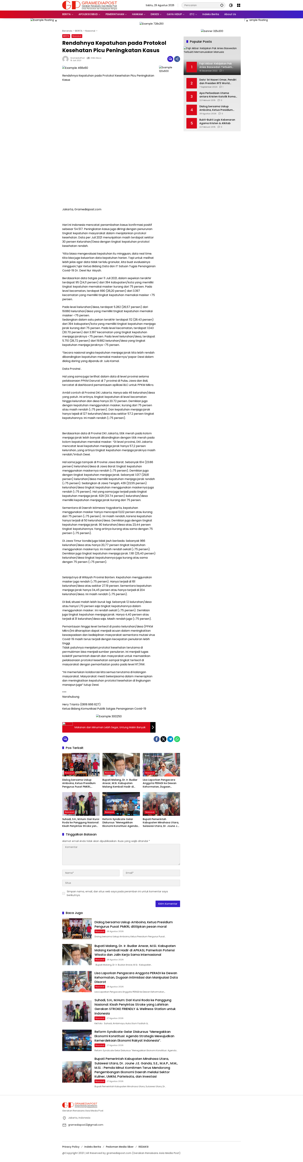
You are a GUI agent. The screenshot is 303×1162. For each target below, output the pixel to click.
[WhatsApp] (177, 739)
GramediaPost (77, 58)
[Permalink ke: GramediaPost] (66, 59)
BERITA (66, 36)
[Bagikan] (177, 59)
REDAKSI (144, 1146)
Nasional (76, 36)
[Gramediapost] (89, 5)
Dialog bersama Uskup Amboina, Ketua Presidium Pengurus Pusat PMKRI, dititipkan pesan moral (79, 783)
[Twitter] (163, 739)
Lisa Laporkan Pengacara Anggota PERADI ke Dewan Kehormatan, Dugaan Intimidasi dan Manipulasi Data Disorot (159, 783)
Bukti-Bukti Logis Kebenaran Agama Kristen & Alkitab (217, 121)
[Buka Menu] (239, 5)
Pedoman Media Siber (120, 1146)
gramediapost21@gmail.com (85, 1125)
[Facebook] (157, 739)
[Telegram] (170, 739)
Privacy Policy (70, 1146)
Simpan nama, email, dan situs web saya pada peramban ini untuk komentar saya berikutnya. (117, 893)
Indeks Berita (92, 1146)
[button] (221, 5)
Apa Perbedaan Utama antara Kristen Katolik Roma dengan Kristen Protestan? (217, 94)
